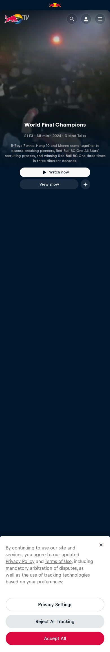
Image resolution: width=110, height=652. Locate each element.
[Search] (72, 19)
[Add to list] (85, 184)
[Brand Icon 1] (55, 5)
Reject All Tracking (55, 621)
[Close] (101, 545)
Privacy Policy (20, 561)
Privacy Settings (55, 604)
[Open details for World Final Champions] (55, 104)
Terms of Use (58, 561)
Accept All (55, 638)
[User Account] (86, 19)
